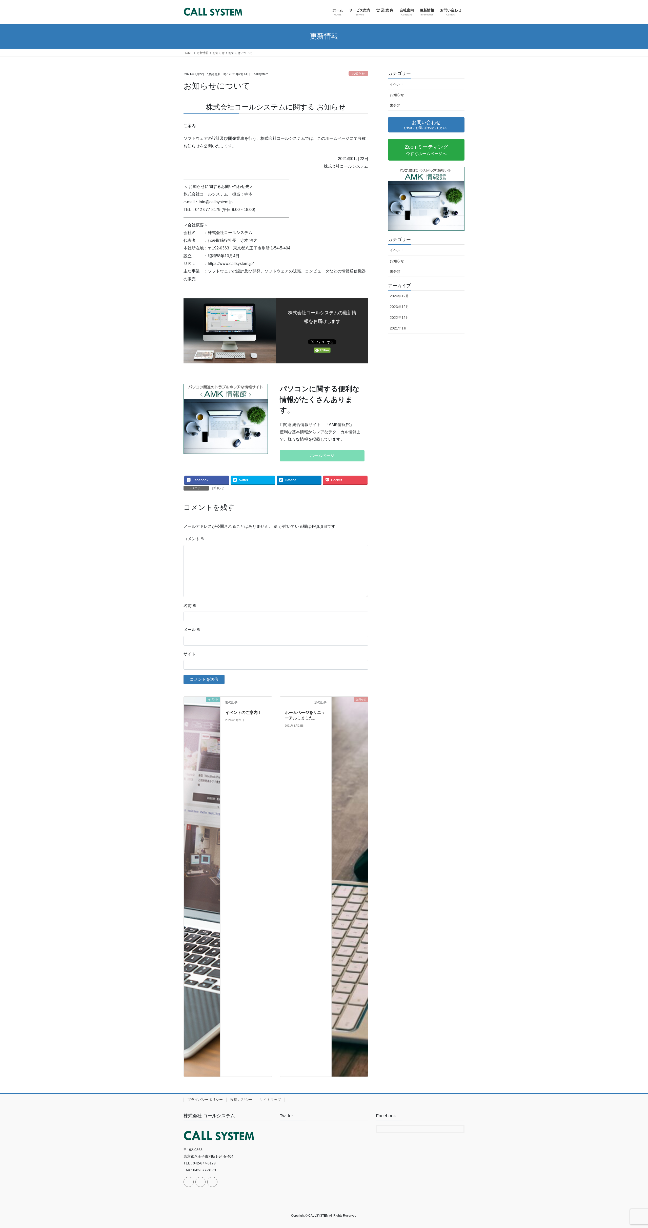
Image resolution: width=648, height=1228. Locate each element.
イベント (397, 84)
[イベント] (202, 886)
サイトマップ (270, 1100)
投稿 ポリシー (241, 1100)
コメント (194, 539)
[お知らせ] (350, 886)
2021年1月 (398, 328)
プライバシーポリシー (205, 1100)
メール (192, 630)
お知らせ (358, 73)
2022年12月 (399, 318)
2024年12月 (399, 296)
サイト (190, 654)
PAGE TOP (629, 1186)
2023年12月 (399, 307)
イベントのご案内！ (243, 712)
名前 (190, 605)
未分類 (395, 105)
